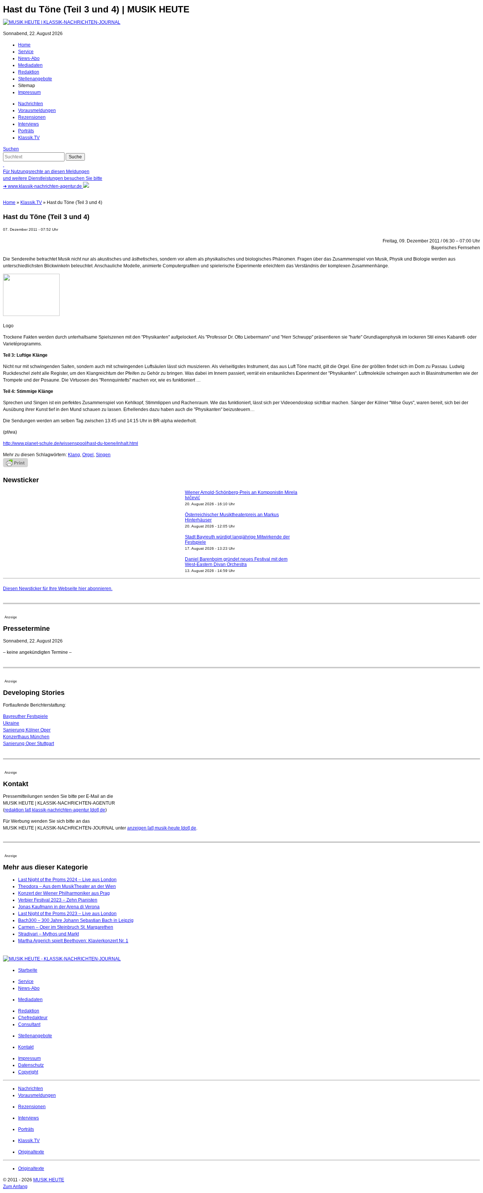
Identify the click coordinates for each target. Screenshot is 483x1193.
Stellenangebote (35, 78)
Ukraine (11, 723)
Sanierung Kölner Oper (27, 730)
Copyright (28, 1072)
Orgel (88, 454)
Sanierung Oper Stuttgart (28, 743)
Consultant (29, 1024)
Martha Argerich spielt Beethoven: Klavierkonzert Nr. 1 (73, 940)
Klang (74, 454)
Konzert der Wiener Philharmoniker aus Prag (64, 893)
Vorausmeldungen (37, 110)
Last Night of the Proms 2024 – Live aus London (67, 879)
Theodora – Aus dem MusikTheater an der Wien (67, 886)
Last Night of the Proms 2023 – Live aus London (67, 913)
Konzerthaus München (26, 736)
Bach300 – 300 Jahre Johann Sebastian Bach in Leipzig (76, 920)
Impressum (29, 92)
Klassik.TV (29, 137)
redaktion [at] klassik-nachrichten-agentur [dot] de (55, 810)
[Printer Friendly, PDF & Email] (15, 465)
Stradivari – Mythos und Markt (48, 934)
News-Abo (29, 58)
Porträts (26, 130)
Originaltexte (31, 1152)
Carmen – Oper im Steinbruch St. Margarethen (65, 927)
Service (26, 51)
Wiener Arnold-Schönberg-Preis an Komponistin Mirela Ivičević (241, 495)
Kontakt (26, 1047)
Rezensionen (32, 117)
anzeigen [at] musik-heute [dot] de (161, 828)
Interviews (28, 124)
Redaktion (28, 72)
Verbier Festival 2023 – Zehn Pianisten (57, 900)
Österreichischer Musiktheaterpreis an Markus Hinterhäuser (232, 517)
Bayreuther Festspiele (25, 716)
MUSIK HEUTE (48, 1179)
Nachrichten (30, 103)
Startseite (27, 970)
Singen (103, 454)
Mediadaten (30, 65)
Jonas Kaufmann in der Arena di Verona (59, 906)
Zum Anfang (15, 1186)
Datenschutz (31, 1065)
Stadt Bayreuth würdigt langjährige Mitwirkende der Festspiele (237, 539)
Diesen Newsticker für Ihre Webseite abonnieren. (57, 588)
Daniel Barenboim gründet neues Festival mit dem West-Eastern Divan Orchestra (236, 562)
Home (24, 45)
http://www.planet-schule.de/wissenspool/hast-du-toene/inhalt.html (70, 443)
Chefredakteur (33, 1017)
